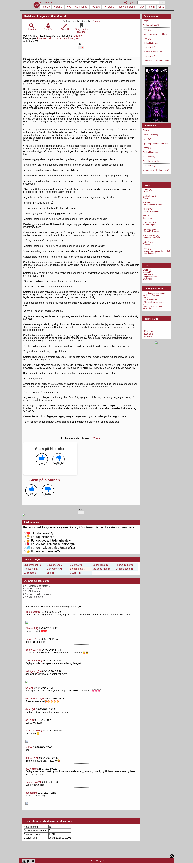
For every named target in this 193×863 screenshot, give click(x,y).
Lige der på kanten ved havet (155, 34)
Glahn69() (76, 565)
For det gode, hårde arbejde (47, 540)
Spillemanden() (33, 565)
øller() (51, 572)
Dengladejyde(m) (150, 276)
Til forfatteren (37, 533)
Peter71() (148, 242)
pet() (28, 747)
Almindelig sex (72, 38)
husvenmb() (149, 47)
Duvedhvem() (55, 565)
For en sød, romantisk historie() (50, 547)
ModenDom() (149, 196)
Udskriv (78, 35)
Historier (58, 6)
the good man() (102, 569)
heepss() (31, 792)
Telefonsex (147, 218)
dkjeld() (30, 709)
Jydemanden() (124, 569)
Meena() (147, 272)
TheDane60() (33, 660)
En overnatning (150, 300)
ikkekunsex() (33, 612)
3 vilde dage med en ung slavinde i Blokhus (154, 294)
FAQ (141, 6)
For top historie (38, 537)
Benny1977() (33, 650)
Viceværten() (55, 569)
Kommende (81, 6)
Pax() (146, 21)
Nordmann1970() (151, 235)
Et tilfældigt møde (150, 43)
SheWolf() (31, 628)
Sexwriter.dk (48, 2)
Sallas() (147, 202)
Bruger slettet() (77, 569)
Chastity (146, 198)
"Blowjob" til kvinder (151, 231)
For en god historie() (43, 551)
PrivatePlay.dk (96, 860)
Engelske (149, 331)
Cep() (29, 687)
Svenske (148, 334)
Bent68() (147, 189)
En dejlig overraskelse (152, 52)
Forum (151, 6)
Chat (161, 6)
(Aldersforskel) (58, 16)
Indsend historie (126, 6)
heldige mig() (33, 671)
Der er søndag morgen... (153, 205)
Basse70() (31, 639)
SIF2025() (148, 209)
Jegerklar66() (101, 565)
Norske (148, 336)
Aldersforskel (44, 38)
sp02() (29, 720)
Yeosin (96, 21)
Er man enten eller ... (152, 211)
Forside (46, 6)
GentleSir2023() (34, 698)
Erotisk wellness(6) (151, 25)
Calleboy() (148, 274)
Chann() (147, 270)
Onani (145, 192)
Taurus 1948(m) (124, 565)
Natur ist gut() (33, 730)
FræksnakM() (149, 222)
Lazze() (147, 30)
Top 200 (95, 6)
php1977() (32, 758)
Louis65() (30, 572)
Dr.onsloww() (33, 782)
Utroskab (57, 38)
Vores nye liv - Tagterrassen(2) (156, 61)
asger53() (31, 768)
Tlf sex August (149, 224)
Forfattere (109, 6)
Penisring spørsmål (151, 238)
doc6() (146, 216)
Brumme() (148, 279)
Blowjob (146, 244)
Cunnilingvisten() (149, 229)
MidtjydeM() (31, 569)
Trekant (147, 297)
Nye (69, 6)
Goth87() (75, 572)
